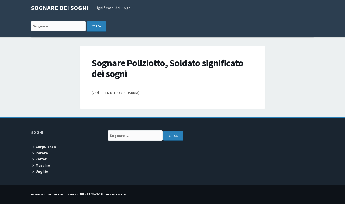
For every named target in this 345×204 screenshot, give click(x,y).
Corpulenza (46, 146)
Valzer (41, 159)
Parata (42, 152)
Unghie (42, 171)
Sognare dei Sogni (60, 8)
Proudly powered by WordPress (54, 194)
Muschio (43, 165)
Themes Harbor (115, 194)
